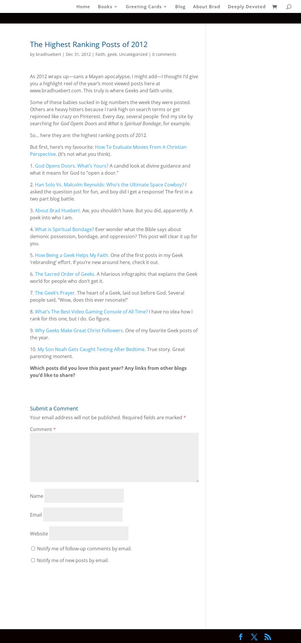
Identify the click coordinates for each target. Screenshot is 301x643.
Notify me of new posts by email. (73, 560)
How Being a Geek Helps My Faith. (72, 255)
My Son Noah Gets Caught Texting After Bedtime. (92, 349)
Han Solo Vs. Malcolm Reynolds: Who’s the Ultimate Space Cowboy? (109, 184)
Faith (100, 54)
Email (36, 515)
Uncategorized (133, 54)
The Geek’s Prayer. (55, 293)
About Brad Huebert (57, 210)
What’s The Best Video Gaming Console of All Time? (91, 311)
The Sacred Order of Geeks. (65, 274)
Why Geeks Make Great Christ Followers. (79, 330)
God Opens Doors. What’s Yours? (71, 166)
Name (36, 496)
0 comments (164, 54)
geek (112, 54)
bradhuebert (48, 54)
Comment (43, 429)
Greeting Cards (144, 6)
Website (39, 533)
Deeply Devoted (247, 6)
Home (83, 6)
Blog (180, 6)
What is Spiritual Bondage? (64, 229)
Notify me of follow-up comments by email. (84, 548)
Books (105, 6)
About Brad (206, 6)
